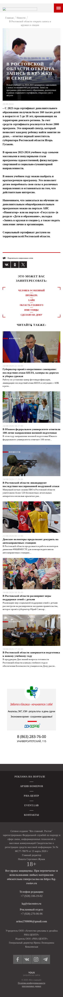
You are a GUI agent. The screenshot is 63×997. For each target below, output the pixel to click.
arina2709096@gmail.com (31, 921)
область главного (31, 305)
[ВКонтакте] (6, 264)
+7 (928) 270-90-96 (32, 913)
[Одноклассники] (15, 264)
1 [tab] (31, 325)
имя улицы (31, 310)
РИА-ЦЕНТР (31, 796)
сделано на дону (31, 315)
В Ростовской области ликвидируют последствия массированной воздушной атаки (31, 484)
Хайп (31, 300)
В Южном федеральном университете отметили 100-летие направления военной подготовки (31, 431)
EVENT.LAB (31, 805)
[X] (23, 264)
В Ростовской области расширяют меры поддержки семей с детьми (27, 598)
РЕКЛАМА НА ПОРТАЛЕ (30, 776)
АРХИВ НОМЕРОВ (31, 786)
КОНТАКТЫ (31, 815)
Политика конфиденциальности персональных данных (31, 984)
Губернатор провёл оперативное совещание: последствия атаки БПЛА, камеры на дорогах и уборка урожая (31, 373)
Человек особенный (31, 290)
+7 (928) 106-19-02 (32, 895)
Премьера (31, 295)
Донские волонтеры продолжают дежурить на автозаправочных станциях (30, 541)
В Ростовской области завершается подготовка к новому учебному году (31, 654)
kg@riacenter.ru (31, 903)
